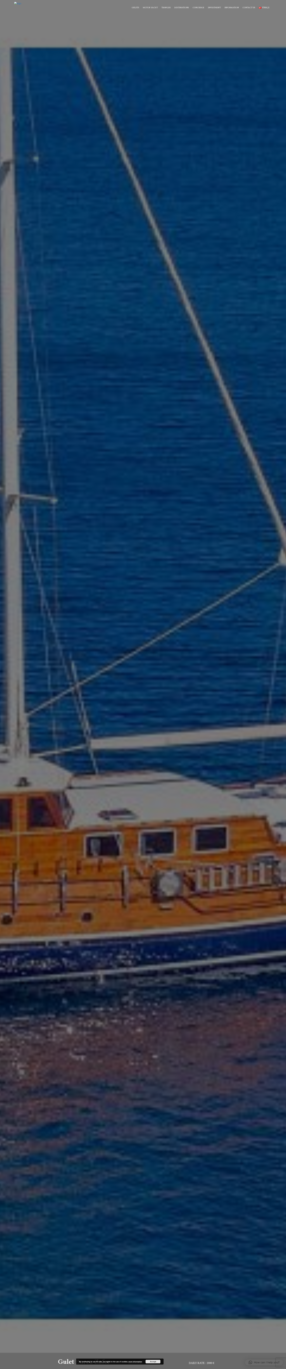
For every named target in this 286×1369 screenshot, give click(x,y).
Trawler (166, 7)
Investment (214, 7)
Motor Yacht (150, 7)
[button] (264, 1362)
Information (231, 7)
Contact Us (249, 7)
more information (135, 1362)
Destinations (181, 7)
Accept (153, 1361)
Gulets (135, 7)
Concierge (198, 7)
